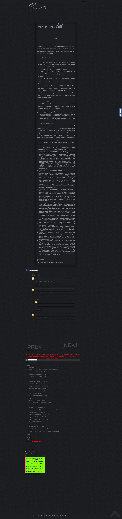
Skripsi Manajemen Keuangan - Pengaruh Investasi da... (43, 431)
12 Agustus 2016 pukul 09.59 (69, 289)
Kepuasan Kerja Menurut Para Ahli (37, 388)
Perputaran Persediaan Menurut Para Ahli (39, 398)
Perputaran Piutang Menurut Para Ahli (38, 414)
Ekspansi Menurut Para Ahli (36, 426)
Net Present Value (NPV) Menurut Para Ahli (40, 402)
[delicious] (60, 515)
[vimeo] (41, 515)
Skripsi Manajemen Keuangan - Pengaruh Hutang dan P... (44, 369)
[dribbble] (52, 515)
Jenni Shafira (39, 314)
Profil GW (28, 456)
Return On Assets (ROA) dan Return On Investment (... (43, 409)
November (31, 367)
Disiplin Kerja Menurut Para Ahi (36, 391)
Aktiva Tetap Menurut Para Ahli (36, 407)
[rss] (65, 515)
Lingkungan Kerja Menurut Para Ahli (38, 379)
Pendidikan (35, 456)
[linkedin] (47, 515)
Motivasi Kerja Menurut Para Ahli (37, 376)
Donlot (41, 456)
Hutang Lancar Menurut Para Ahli (37, 424)
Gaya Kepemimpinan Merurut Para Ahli (39, 395)
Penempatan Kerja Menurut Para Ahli (38, 374)
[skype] (57, 515)
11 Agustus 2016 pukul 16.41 (69, 278)
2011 (28, 439)
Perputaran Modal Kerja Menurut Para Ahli (39, 419)
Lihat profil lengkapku (31, 453)
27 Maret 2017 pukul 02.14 (70, 314)
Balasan (37, 299)
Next (71, 345)
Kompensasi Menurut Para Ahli (36, 383)
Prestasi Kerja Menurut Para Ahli (37, 371)
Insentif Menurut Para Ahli (35, 393)
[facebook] (36, 515)
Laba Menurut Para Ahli (34, 421)
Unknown (38, 278)
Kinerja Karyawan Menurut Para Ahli (38, 386)
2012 (28, 437)
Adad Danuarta (39, 5)
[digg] (63, 515)
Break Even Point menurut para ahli (38, 428)
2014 (28, 365)
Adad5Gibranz (34, 445)
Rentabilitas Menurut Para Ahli (36, 400)
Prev (34, 347)
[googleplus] (49, 515)
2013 (28, 434)
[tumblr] (55, 515)
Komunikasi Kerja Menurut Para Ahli (38, 381)
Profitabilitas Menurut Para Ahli (36, 412)
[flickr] (39, 515)
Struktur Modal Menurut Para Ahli (37, 405)
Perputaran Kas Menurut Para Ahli (37, 417)
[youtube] (44, 515)
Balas (39, 284)
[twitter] (33, 515)
